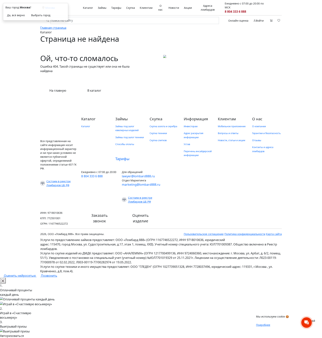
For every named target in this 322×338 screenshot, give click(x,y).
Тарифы (116, 7)
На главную (57, 90)
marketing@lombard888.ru (141, 185)
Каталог (88, 7)
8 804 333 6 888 (235, 11)
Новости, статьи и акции (231, 140)
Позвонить (48, 276)
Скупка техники (158, 133)
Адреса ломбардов (208, 7)
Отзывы (256, 140)
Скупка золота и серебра (163, 126)
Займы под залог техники (129, 137)
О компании (259, 126)
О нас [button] (160, 7)
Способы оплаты (124, 144)
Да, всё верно (16, 15)
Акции (188, 7)
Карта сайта (274, 234)
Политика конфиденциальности (244, 234)
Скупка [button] (130, 7)
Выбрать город (40, 15)
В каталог (94, 90)
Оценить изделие (140, 218)
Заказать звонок (99, 218)
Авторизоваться (12, 336)
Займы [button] (102, 7)
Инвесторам (191, 126)
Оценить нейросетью (20, 276)
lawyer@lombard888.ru (138, 176)
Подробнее (263, 325)
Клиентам (146, 7)
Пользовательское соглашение (204, 234)
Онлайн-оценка (238, 20)
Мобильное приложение (232, 126)
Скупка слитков (158, 140)
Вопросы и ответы (228, 133)
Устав (187, 144)
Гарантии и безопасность (266, 133)
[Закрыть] (3, 280)
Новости (173, 7)
